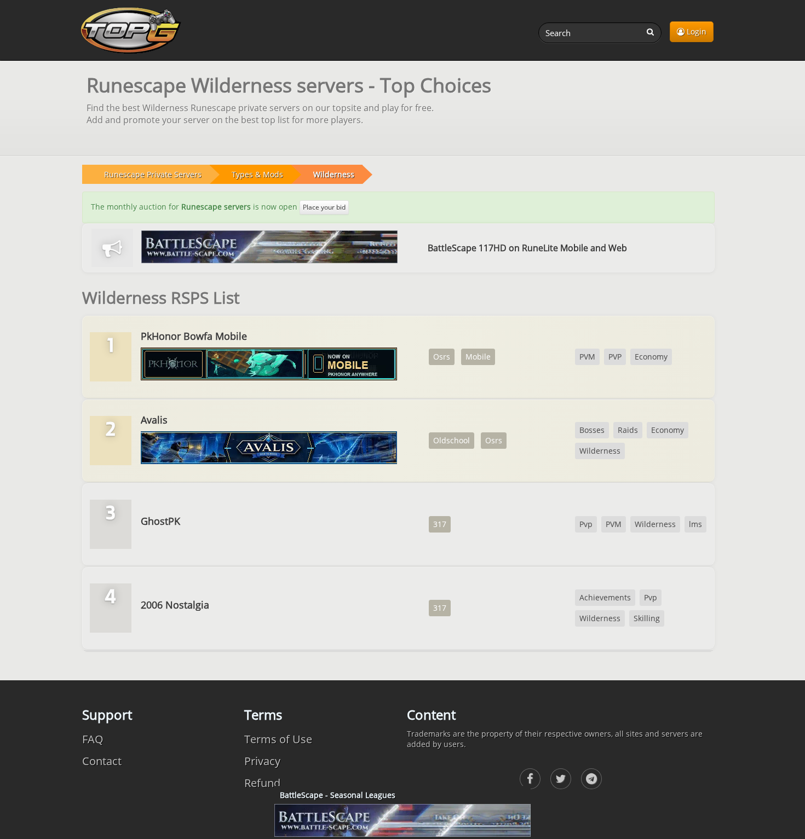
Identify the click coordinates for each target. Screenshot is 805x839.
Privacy (262, 761)
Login (695, 31)
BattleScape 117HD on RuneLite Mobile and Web (527, 248)
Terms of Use (278, 739)
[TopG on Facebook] (530, 779)
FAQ (93, 739)
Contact (102, 761)
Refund (262, 783)
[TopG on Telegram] (591, 779)
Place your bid (324, 207)
